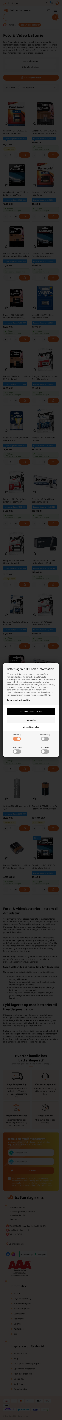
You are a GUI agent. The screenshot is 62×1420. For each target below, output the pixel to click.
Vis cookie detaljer (31, 727)
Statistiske (45, 747)
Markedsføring (45, 735)
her (49, 695)
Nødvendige (17, 735)
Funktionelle (17, 747)
